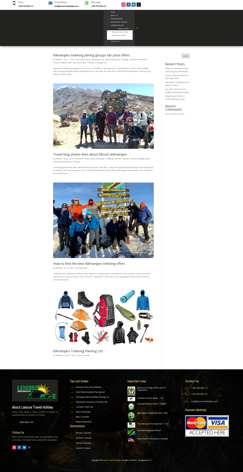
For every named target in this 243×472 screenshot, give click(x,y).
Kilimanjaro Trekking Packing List (78, 351)
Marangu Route (97, 59)
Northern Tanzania (121, 158)
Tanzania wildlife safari (62, 62)
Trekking (90, 62)
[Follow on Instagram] (124, 5)
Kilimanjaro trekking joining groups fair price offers (91, 55)
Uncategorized (101, 62)
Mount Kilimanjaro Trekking (116, 59)
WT (150, 460)
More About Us (26, 422)
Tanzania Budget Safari (139, 158)
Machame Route (83, 59)
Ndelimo (59, 355)
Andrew (59, 59)
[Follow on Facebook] (129, 5)
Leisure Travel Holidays (111, 460)
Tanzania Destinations (138, 59)
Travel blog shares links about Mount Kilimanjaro (90, 154)
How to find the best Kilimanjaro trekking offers (89, 263)
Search (185, 56)
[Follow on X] (139, 5)
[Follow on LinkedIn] (134, 5)
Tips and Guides (79, 62)
